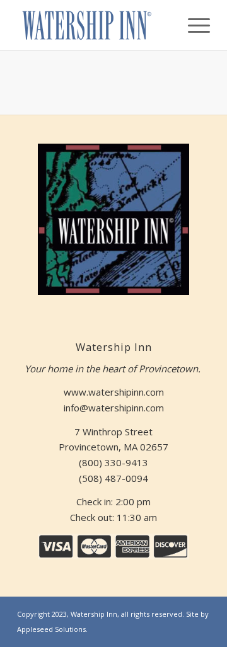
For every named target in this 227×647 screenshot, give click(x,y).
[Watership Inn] (94, 25)
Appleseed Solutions (51, 629)
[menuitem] (192, 25)
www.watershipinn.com (114, 392)
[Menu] (192, 25)
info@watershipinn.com (114, 407)
